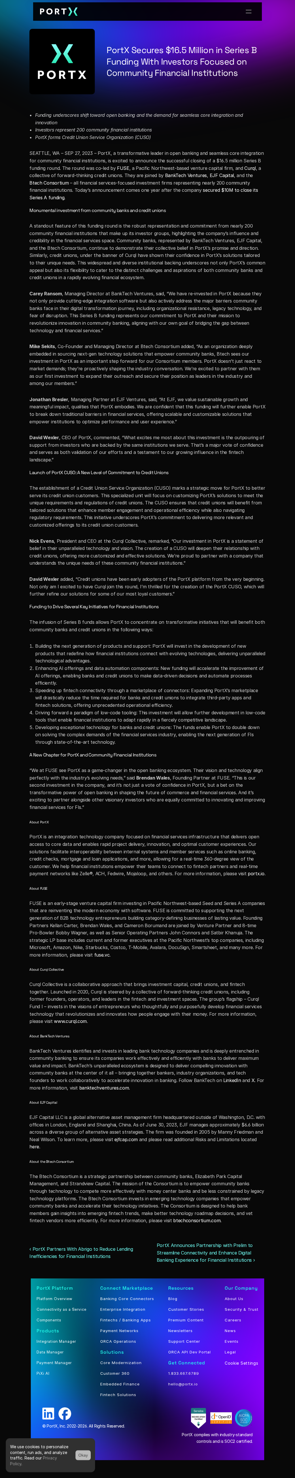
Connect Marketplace (126, 1288)
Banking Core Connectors (127, 1298)
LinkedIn (232, 1080)
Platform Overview (54, 1298)
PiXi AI (43, 1373)
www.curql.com (70, 1021)
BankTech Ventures (186, 175)
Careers (233, 1320)
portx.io (256, 873)
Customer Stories (186, 1309)
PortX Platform (55, 1288)
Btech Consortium (49, 183)
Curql (250, 168)
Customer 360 (115, 1373)
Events (232, 1341)
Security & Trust (241, 1309)
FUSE (123, 168)
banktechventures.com (104, 1088)
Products (48, 1331)
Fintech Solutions (118, 1394)
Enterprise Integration (122, 1309)
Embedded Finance (120, 1384)
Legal (230, 1352)
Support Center (184, 1341)
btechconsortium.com (196, 1220)
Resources (181, 1288)
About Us (234, 1298)
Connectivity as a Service (61, 1309)
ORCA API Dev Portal (189, 1352)
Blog (172, 1298)
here (34, 1147)
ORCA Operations (118, 1341)
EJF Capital (222, 175)
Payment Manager (54, 1362)
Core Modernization (121, 1362)
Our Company (241, 1288)
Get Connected (186, 1363)
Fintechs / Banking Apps (125, 1320)
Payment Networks (119, 1330)
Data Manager (50, 1352)
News (230, 1330)
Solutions (112, 1352)
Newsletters (180, 1330)
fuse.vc (102, 955)
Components (49, 1320)
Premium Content (186, 1320)
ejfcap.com (126, 1139)
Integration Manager (56, 1341)
